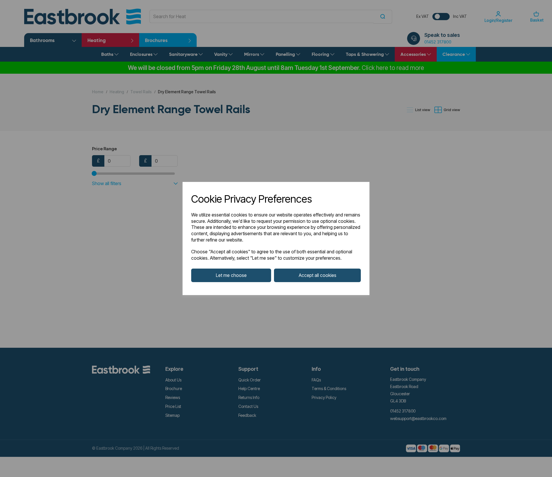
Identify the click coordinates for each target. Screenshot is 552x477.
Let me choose (231, 275)
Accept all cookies (317, 275)
